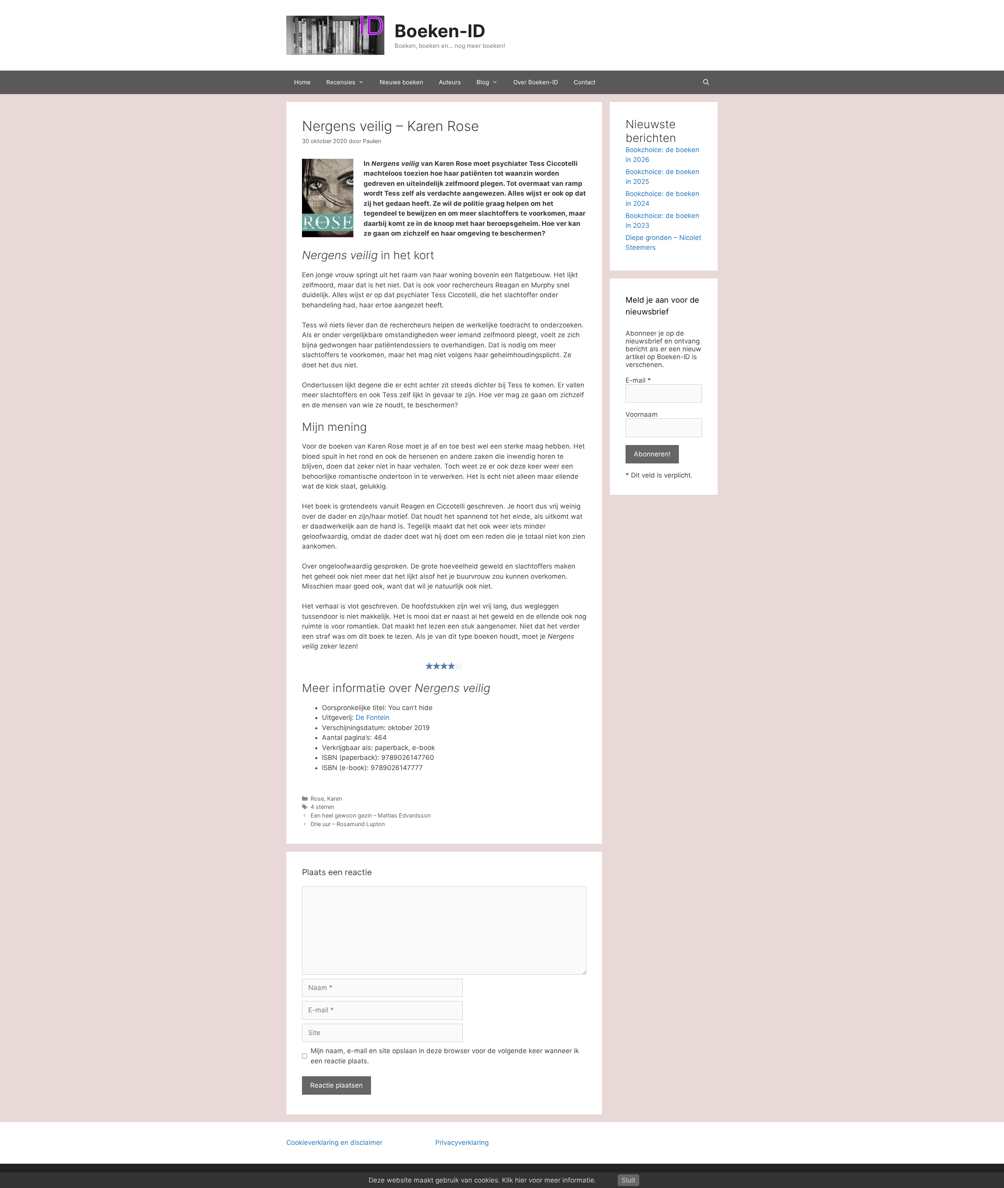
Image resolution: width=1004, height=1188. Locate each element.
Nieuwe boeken (401, 82)
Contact (584, 82)
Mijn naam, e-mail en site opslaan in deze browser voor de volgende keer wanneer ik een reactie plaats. (445, 1056)
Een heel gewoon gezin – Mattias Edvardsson (371, 815)
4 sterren (322, 806)
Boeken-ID (440, 31)
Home (302, 82)
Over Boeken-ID (535, 82)
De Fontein (372, 717)
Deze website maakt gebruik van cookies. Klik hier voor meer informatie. (482, 1180)
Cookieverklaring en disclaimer (334, 1142)
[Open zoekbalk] (706, 82)
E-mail (638, 380)
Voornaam (642, 414)
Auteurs (450, 82)
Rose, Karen (326, 798)
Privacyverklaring (462, 1142)
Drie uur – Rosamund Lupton (348, 824)
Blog (483, 82)
